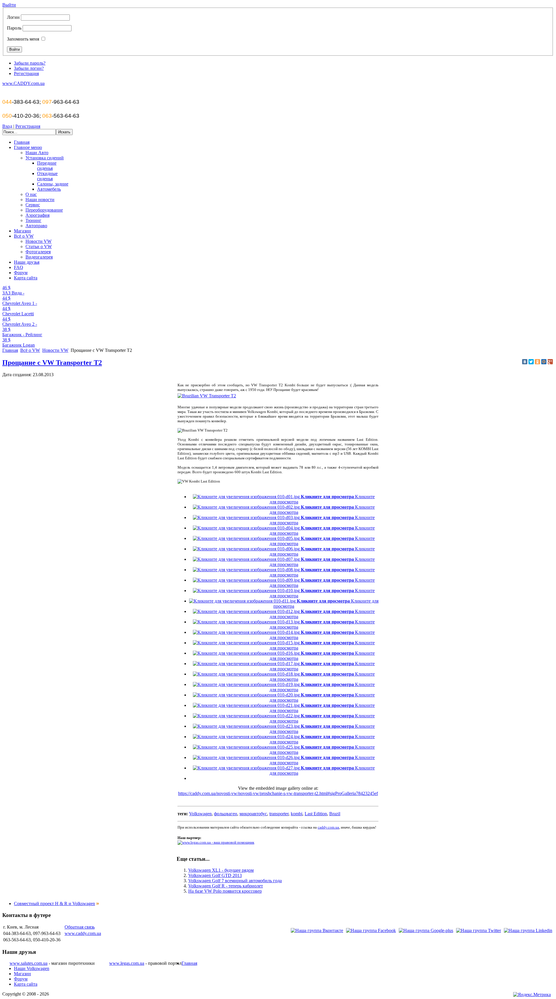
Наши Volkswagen (31, 968)
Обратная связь (80, 927)
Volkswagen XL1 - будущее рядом (221, 870)
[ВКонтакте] (524, 361)
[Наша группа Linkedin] (528, 930)
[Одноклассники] (537, 361)
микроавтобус (253, 813)
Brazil (334, 813)
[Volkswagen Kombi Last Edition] (207, 395)
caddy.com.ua (328, 827)
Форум (21, 978)
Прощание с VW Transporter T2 (52, 362)
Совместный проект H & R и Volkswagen (54, 903)
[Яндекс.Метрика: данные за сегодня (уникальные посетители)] (532, 994)
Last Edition (316, 813)
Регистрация (26, 73)
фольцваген (225, 813)
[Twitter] (531, 361)
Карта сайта (25, 984)
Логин (13, 17)
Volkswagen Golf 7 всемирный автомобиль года (235, 880)
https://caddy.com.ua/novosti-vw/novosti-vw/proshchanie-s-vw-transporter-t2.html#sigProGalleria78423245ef (278, 793)
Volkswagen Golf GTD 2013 (215, 875)
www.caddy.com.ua (83, 933)
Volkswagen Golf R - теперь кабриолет (225, 885)
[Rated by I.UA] (497, 994)
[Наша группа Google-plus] (426, 930)
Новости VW (55, 350)
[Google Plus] (550, 361)
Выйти (9, 4)
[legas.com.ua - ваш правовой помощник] (216, 842)
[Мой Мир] (543, 361)
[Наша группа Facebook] (371, 930)
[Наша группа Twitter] (478, 930)
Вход (7, 126)
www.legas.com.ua (126, 963)
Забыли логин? (29, 68)
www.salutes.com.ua (28, 963)
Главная (10, 350)
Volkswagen (200, 813)
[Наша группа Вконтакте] (317, 930)
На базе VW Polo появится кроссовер (225, 891)
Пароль (14, 28)
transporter (278, 813)
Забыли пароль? (29, 63)
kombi (296, 813)
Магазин (22, 973)
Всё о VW (30, 350)
